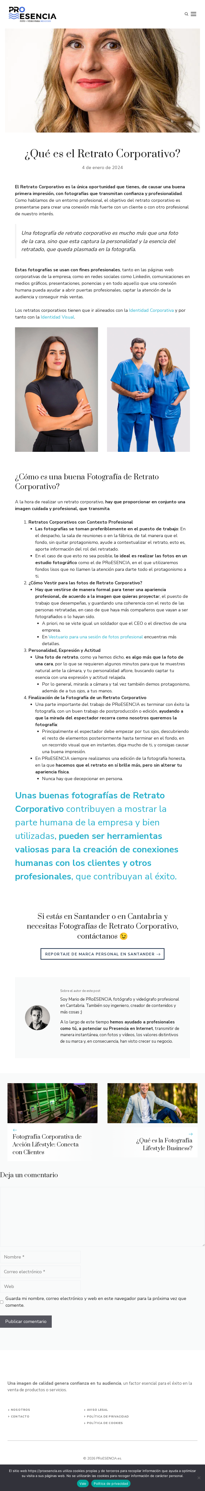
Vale (83, 1483)
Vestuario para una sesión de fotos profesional (95, 637)
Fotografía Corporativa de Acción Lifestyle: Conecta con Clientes (47, 1144)
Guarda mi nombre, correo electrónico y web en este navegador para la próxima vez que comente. (96, 1301)
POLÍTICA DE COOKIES (105, 1423)
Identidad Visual (57, 317)
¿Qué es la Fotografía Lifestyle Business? (164, 1144)
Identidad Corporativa (151, 310)
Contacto (20, 1416)
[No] (198, 1477)
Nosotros (20, 1410)
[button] (187, 14)
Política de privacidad (111, 1483)
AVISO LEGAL (97, 1410)
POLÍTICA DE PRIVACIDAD (108, 1416)
